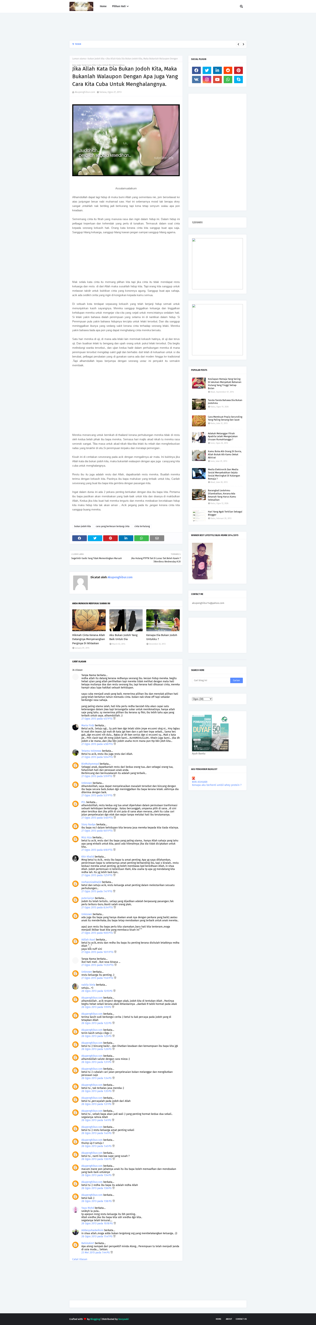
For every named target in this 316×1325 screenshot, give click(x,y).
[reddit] (228, 70)
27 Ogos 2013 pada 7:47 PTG (97, 891)
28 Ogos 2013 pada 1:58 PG (96, 1201)
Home (218, 1319)
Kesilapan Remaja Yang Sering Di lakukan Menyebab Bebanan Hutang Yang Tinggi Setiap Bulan (224, 384)
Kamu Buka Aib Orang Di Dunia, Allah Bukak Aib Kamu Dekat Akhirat (225, 454)
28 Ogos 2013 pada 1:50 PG (96, 1159)
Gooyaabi (123, 1319)
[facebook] (196, 70)
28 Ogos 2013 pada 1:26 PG (96, 1049)
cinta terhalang (142, 526)
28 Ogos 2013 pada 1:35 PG (96, 1091)
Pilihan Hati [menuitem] (119, 6)
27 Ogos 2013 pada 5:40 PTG (97, 817)
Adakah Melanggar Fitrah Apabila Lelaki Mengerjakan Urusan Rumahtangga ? (223, 436)
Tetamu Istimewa (91, 750)
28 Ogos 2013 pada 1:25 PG (96, 1036)
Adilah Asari (88, 939)
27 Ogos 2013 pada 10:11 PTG (97, 952)
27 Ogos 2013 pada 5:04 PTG (97, 757)
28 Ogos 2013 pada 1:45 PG (96, 1146)
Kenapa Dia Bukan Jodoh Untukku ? (161, 637)
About (229, 1319)
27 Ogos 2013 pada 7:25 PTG (97, 875)
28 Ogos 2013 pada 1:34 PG (96, 1078)
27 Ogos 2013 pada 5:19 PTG (97, 776)
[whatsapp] (228, 79)
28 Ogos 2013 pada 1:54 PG (96, 1175)
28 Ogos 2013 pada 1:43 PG (96, 1133)
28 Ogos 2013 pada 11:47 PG (97, 1236)
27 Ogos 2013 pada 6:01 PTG (97, 830)
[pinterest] (238, 70)
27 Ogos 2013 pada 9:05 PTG (97, 932)
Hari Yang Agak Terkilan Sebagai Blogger (225, 513)
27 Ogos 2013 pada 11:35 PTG (97, 965)
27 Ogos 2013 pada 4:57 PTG (97, 718)
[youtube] (217, 79)
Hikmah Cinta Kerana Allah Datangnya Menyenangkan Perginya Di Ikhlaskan (88, 639)
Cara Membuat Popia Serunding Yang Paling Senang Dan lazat (225, 418)
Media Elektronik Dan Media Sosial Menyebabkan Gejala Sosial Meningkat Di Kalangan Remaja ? (224, 474)
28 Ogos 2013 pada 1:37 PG (96, 1104)
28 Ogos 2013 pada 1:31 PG (96, 1062)
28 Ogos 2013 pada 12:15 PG (97, 991)
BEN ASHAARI (199, 781)
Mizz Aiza (86, 837)
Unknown (86, 783)
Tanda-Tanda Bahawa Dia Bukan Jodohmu (225, 402)
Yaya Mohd (87, 1207)
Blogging (95, 1319)
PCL (83, 802)
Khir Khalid (87, 856)
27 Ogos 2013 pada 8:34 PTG (97, 907)
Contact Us (241, 1319)
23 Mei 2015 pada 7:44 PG (95, 1252)
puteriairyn (87, 898)
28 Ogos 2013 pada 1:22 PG (96, 1023)
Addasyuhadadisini (92, 1230)
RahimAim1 (87, 1243)
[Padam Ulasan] (114, 718)
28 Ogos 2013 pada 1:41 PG (96, 1120)
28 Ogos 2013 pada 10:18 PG (97, 1223)
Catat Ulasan (79, 1259)
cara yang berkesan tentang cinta (112, 526)
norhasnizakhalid (91, 882)
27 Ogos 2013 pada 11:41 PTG (97, 978)
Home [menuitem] (103, 6)
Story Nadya (88, 824)
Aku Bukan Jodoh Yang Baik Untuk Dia (123, 637)
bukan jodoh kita (96, 58)
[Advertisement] (135, 26)
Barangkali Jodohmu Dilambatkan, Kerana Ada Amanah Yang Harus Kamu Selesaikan (128, 44)
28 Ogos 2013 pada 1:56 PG (96, 1188)
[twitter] (207, 70)
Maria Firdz (87, 725)
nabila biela (88, 984)
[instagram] (207, 79)
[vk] (196, 79)
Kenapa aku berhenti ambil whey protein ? (216, 785)
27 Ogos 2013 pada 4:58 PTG (97, 744)
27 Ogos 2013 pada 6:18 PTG (97, 849)
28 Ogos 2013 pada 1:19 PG (96, 1007)
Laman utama (79, 58)
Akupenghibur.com (85, 92)
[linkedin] (217, 70)
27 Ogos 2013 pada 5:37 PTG (97, 795)
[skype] (238, 79)
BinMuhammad (90, 763)
